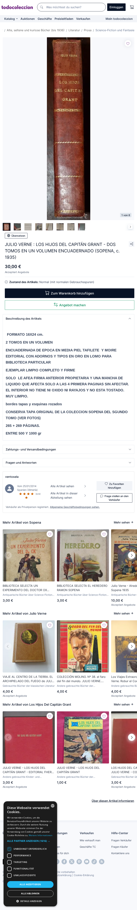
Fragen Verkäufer (121, 840)
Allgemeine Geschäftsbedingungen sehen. (75, 506)
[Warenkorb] (132, 7)
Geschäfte (45, 19)
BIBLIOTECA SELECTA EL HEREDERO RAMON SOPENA (82, 588)
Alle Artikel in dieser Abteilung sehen (64, 495)
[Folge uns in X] (71, 861)
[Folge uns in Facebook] (64, 861)
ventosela (12, 476)
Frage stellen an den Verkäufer (116, 498)
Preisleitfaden (64, 19)
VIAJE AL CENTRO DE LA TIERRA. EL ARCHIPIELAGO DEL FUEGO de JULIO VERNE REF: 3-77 (28, 679)
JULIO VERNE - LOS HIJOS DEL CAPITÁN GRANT (78, 770)
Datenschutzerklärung (59, 875)
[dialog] (30, 853)
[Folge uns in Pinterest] (79, 861)
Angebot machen (72, 305)
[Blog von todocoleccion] (101, 861)
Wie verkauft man (90, 840)
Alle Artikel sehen (62, 486)
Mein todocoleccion (119, 19)
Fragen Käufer (119, 846)
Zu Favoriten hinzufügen (116, 485)
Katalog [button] (10, 19)
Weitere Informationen (40, 835)
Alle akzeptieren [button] (30, 884)
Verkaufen (83, 19)
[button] (68, 318)
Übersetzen (18, 235)
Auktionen (28, 19)
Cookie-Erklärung (84, 875)
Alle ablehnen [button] (30, 893)
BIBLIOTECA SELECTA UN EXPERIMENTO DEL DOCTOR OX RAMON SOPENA (25, 588)
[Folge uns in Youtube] (86, 861)
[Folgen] (128, 43)
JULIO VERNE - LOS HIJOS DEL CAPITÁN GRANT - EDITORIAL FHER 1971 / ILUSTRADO (27, 770)
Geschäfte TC (88, 846)
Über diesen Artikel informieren (113, 801)
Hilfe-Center (119, 833)
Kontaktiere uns (120, 853)
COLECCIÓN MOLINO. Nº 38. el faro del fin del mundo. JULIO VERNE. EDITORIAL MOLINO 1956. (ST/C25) (81, 679)
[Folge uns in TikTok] (94, 861)
